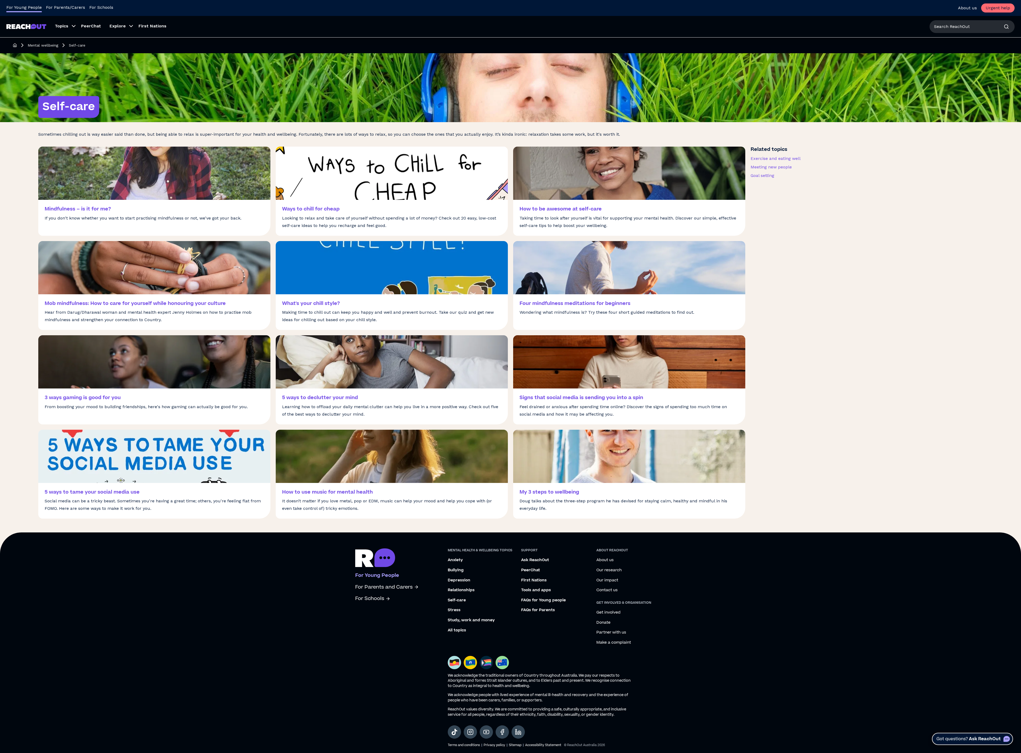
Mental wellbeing (43, 45)
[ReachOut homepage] (15, 45)
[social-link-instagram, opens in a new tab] (470, 732)
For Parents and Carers (384, 587)
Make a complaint (613, 642)
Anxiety (455, 560)
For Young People (24, 7)
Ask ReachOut (535, 560)
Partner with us (611, 632)
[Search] (1006, 26)
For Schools (101, 7)
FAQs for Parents (538, 610)
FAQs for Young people (543, 600)
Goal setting (762, 175)
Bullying (456, 570)
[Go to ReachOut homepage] (26, 26)
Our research (609, 570)
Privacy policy (494, 745)
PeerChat (530, 570)
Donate (603, 622)
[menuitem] (64, 26)
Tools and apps (536, 590)
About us (967, 7)
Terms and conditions (464, 745)
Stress (454, 610)
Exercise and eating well (776, 158)
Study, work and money (471, 620)
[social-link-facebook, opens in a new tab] (502, 732)
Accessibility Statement (543, 745)
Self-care (457, 600)
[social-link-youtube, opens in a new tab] (486, 732)
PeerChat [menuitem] (91, 25)
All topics (457, 630)
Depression (459, 580)
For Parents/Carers (65, 7)
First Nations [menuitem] (152, 25)
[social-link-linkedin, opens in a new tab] (518, 732)
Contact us (607, 590)
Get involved (608, 612)
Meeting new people (771, 166)
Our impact (607, 580)
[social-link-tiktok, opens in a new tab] (454, 732)
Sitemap (515, 745)
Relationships (461, 590)
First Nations (534, 580)
